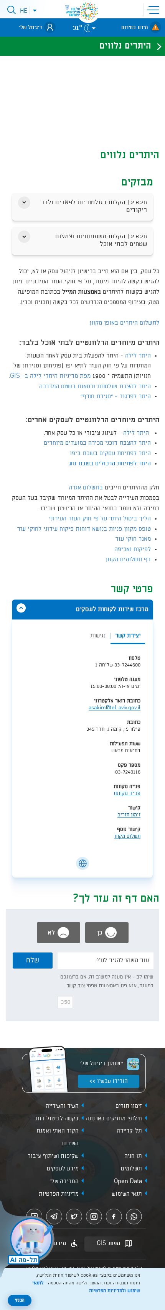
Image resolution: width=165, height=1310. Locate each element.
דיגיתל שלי (30, 27)
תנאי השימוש (127, 1194)
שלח (32, 960)
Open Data (128, 1181)
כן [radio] (100, 932)
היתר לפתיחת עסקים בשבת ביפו (110, 453)
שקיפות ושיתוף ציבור (53, 1156)
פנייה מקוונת (127, 793)
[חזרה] (157, 46)
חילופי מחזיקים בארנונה (114, 1118)
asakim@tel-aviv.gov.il (114, 708)
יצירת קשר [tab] (127, 635)
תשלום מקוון (127, 836)
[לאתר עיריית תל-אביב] (88, 11)
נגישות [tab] (98, 635)
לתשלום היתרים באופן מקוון (124, 323)
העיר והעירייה (62, 1106)
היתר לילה (138, 356)
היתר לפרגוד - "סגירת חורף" (116, 396)
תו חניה (133, 1156)
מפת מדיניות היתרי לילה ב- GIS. (50, 376)
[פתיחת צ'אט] (28, 1240)
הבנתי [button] (20, 1300)
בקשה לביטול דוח (57, 1118)
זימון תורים (128, 815)
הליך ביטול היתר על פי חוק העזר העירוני (100, 518)
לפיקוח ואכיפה (132, 549)
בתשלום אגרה (86, 487)
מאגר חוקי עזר (132, 539)
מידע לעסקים (63, 1168)
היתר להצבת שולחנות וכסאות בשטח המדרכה (95, 386)
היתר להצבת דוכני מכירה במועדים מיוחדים (97, 443)
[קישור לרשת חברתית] (82, 863)
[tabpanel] (82, 751)
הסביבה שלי (64, 1181)
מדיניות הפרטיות (59, 1194)
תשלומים (131, 1168)
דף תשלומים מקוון (128, 559)
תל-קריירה (129, 1131)
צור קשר (75, 986)
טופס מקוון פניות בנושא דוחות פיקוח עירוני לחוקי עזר (84, 529)
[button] (154, 9)
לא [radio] (52, 932)
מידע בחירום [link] (134, 27)
